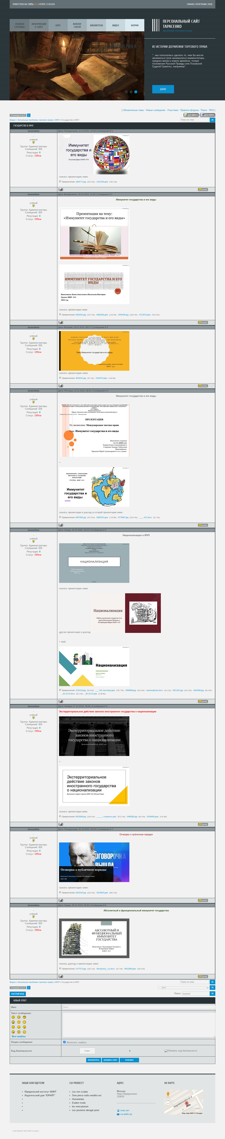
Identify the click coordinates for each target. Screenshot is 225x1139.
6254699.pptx (153, 817)
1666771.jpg (81, 182)
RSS (36, 4)
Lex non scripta (80, 1091)
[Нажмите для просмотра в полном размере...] (94, 173)
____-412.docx (145, 517)
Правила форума (189, 110)
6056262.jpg (81, 315)
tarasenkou (33, 131)
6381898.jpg (198, 690)
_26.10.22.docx (68, 694)
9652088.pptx (130, 969)
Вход (210, 4)
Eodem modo (79, 1102)
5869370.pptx (102, 517)
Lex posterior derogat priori (85, 1110)
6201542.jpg (81, 893)
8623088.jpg (81, 817)
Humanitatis (78, 1099)
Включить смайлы (76, 1042)
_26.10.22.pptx (91, 694)
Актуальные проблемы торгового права (35, 120)
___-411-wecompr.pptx (105, 690)
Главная (190, 4)
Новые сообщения (155, 110)
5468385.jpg (132, 817)
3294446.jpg (123, 315)
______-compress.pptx (106, 817)
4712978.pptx (145, 315)
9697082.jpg (81, 517)
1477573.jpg (81, 969)
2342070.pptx (101, 378)
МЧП (57, 120)
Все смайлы (19, 1036)
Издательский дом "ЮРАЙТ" (40, 1095)
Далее (163, 89)
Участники (172, 110)
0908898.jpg (131, 690)
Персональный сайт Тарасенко (181, 24)
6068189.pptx (102, 315)
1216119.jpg (81, 690)
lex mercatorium (80, 1106)
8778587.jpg (123, 517)
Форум (13, 120)
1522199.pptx (102, 182)
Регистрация (200, 4)
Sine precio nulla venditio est (86, 1095)
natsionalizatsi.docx (154, 690)
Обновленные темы (133, 110)
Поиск (204, 110)
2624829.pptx (102, 893)
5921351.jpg (178, 690)
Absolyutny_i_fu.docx (106, 969)
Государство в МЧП (70, 120)
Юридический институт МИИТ (40, 1091)
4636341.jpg (81, 378)
